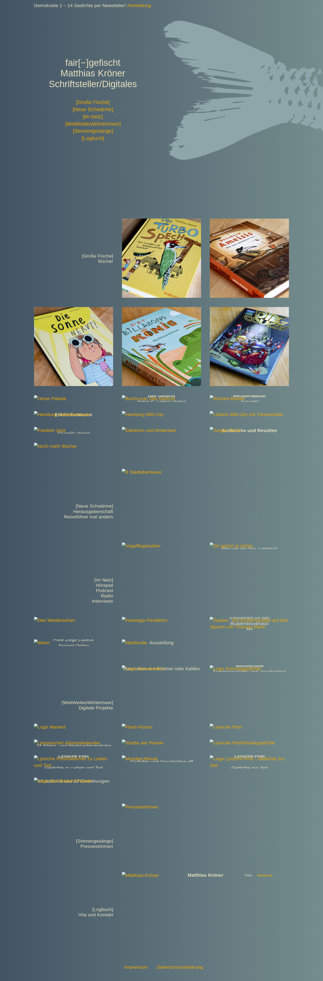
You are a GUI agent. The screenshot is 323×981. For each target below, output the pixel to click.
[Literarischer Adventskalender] (67, 742)
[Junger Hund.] (226, 430)
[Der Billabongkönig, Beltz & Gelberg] (161, 310)
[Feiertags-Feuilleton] (144, 620)
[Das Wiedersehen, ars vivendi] (54, 620)
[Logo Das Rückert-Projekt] (63, 780)
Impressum (136, 967)
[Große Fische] (93, 102)
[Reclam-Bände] (227, 398)
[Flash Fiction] (137, 726)
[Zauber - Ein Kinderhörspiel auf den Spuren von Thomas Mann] (249, 620)
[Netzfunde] (134, 642)
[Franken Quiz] (50, 430)
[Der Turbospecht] (161, 221)
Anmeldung (139, 5)
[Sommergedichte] (235, 668)
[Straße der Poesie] (142, 742)
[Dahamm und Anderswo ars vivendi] (149, 430)
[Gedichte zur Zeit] (249, 758)
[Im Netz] (93, 117)
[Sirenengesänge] (93, 131)
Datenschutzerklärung (180, 967)
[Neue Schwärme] (93, 109)
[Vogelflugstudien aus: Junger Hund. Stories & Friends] (141, 545)
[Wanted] (49, 726)
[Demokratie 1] (143, 668)
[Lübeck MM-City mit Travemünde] (246, 414)
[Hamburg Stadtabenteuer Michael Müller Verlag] (62, 414)
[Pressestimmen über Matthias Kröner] (140, 806)
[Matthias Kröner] (140, 875)
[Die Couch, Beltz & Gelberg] (249, 310)
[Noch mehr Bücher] (55, 446)
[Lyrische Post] (226, 726)
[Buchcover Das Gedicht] (148, 398)
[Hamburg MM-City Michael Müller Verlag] (143, 414)
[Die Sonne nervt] (73, 310)
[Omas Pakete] (50, 398)
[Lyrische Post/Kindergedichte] (242, 742)
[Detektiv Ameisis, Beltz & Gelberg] (249, 221)
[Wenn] (42, 642)
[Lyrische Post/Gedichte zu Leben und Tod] (73, 758)
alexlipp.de (264, 875)
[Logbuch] (93, 138)
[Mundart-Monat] (140, 758)
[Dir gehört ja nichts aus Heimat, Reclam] (231, 545)
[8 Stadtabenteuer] (142, 472)
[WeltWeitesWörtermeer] (93, 124)
